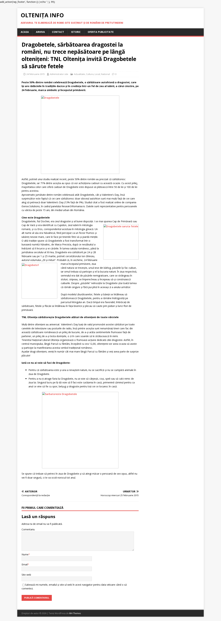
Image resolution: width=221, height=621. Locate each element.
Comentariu (28, 529)
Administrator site (59, 74)
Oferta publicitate (101, 32)
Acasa (25, 32)
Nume (25, 554)
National (105, 74)
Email (25, 564)
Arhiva (40, 32)
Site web (26, 574)
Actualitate (79, 74)
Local (97, 74)
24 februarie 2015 (35, 74)
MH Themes (75, 613)
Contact (58, 32)
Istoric (76, 32)
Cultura (90, 74)
